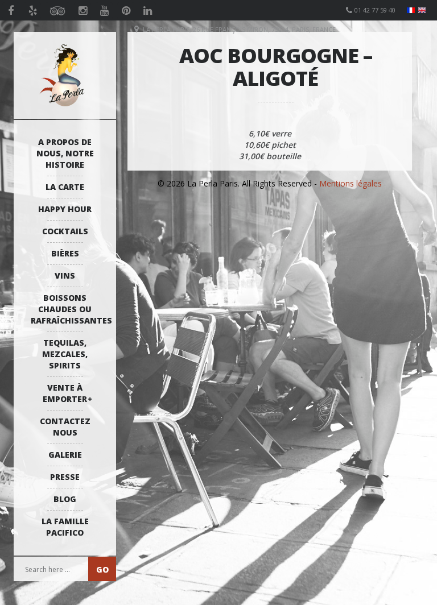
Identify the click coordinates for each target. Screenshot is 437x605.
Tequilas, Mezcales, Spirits (65, 354)
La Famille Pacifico (65, 527)
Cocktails (65, 231)
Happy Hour (65, 209)
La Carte (65, 186)
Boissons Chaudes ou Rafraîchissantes (68, 309)
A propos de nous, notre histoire (65, 153)
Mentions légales (350, 183)
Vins (65, 275)
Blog (64, 499)
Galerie (65, 454)
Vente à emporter (65, 393)
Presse (65, 476)
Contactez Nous (65, 427)
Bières (65, 253)
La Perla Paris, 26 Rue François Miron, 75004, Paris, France (239, 29)
